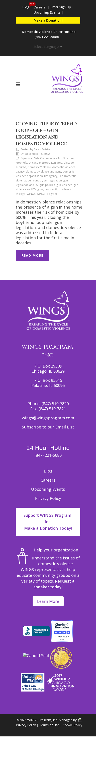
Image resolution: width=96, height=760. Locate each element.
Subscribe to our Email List (48, 427)
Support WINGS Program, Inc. (48, 522)
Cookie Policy (72, 725)
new (32, 3)
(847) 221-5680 (48, 455)
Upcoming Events (47, 12)
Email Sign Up (60, 7)
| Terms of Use (47, 725)
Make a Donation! (48, 20)
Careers (39, 7)
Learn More (48, 601)
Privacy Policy (48, 498)
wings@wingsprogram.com (48, 417)
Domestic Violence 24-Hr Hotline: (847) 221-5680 (49, 34)
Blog (25, 7)
